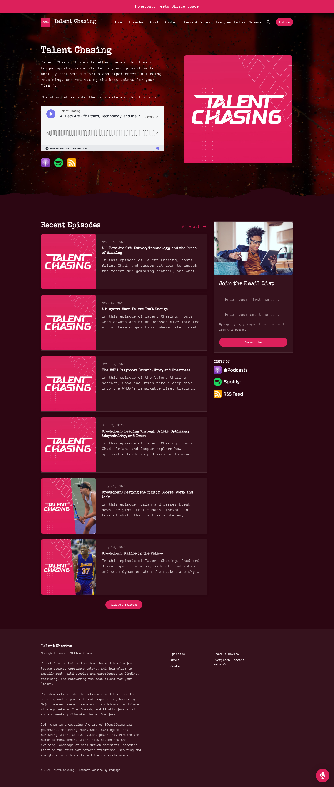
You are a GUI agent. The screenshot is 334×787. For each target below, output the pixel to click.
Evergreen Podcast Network (239, 22)
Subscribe (253, 342)
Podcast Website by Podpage (99, 770)
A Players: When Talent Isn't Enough (135, 309)
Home (118, 22)
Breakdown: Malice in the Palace (132, 554)
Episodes (136, 22)
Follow (284, 22)
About (154, 22)
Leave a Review (197, 22)
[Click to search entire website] (268, 22)
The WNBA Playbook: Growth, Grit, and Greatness (146, 370)
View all (192, 227)
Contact (171, 22)
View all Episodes (123, 604)
